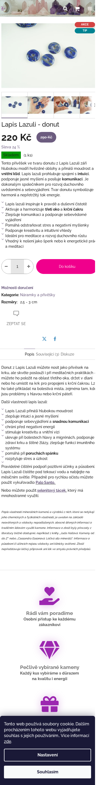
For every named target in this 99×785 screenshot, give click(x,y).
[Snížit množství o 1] (6, 266)
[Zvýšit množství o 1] (28, 266)
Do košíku (67, 266)
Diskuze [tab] (67, 354)
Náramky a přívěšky (37, 295)
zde (7, 741)
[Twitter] (44, 339)
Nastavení (47, 754)
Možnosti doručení (17, 288)
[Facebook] (55, 339)
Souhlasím (47, 771)
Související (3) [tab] (47, 354)
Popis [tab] (29, 354)
